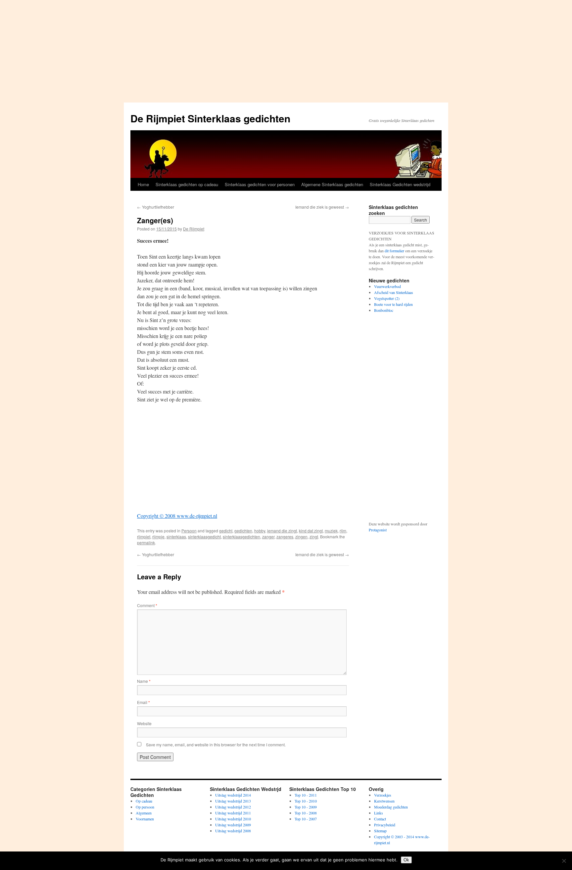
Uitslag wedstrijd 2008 (233, 830)
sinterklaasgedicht (204, 536)
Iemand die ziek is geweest (322, 207)
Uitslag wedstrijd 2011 (233, 812)
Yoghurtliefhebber (155, 207)
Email (143, 702)
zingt (314, 536)
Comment (147, 605)
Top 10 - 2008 (306, 812)
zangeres (284, 536)
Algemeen (144, 812)
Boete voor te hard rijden (393, 304)
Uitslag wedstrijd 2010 (233, 818)
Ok (406, 859)
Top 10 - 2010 (306, 801)
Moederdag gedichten (391, 806)
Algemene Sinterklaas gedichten (332, 184)
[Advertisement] (286, 49)
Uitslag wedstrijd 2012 (233, 806)
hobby (259, 530)
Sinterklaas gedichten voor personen (260, 184)
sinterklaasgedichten (241, 536)
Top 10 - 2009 (306, 806)
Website (144, 723)
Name (144, 681)
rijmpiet (143, 536)
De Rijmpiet (193, 228)
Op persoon (145, 806)
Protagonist (378, 529)
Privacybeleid (384, 824)
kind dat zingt (311, 530)
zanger (268, 536)
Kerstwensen (384, 801)
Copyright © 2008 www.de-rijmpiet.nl (177, 515)
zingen (301, 536)
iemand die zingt (282, 530)
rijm (343, 530)
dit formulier (394, 250)
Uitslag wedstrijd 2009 (233, 824)
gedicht (225, 530)
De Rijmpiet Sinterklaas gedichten (210, 118)
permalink (146, 542)
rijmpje (158, 536)
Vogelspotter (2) (387, 298)
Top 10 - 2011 (306, 795)
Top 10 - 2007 (306, 818)
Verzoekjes (382, 795)
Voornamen (145, 818)
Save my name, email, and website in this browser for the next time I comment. (216, 744)
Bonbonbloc (383, 310)
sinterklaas (176, 536)
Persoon (189, 530)
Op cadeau (144, 801)
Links (378, 812)
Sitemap (380, 830)
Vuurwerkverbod (387, 286)
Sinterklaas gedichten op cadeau (187, 184)
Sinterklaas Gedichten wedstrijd (400, 184)
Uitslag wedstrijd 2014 (233, 795)
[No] (563, 860)
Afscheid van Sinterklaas (393, 292)
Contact (380, 818)
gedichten (243, 530)
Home (143, 184)
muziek (331, 530)
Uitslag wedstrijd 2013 (233, 801)
